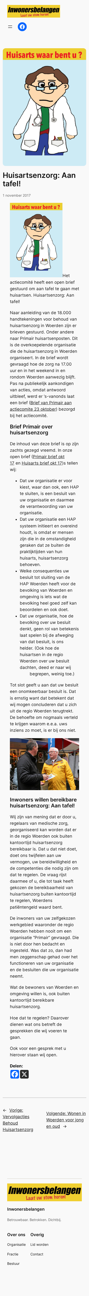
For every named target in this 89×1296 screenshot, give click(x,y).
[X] (24, 1074)
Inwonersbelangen (25, 1209)
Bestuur (13, 1263)
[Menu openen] (10, 27)
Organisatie (16, 1244)
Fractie (12, 1254)
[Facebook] (14, 1074)
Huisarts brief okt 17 (42, 463)
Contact (36, 1254)
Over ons (16, 1234)
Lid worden (39, 1244)
